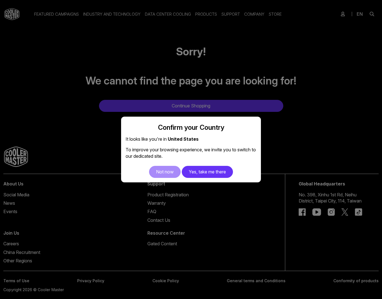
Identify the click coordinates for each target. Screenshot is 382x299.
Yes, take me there (207, 172)
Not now (165, 172)
